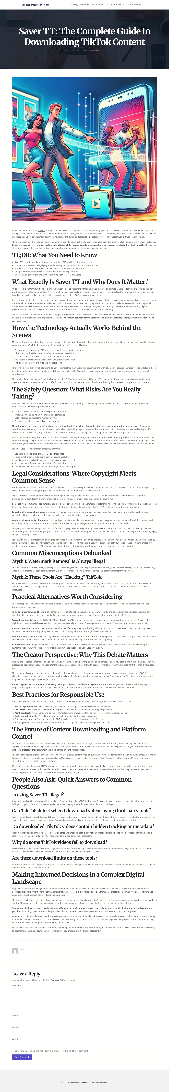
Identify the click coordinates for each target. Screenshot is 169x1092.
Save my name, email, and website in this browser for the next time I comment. (51, 1051)
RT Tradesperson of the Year (34, 4)
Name (15, 1015)
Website (16, 1039)
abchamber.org (133, 306)
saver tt (41, 230)
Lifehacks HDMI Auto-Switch (94, 50)
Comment (17, 985)
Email (15, 1027)
